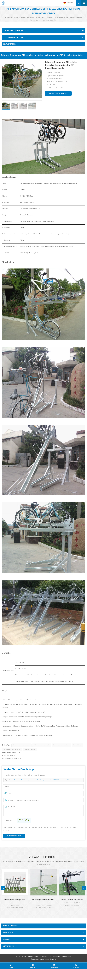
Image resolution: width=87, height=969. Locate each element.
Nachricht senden (14, 836)
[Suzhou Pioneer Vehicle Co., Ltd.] (3, 3)
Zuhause (9, 17)
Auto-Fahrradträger (29, 749)
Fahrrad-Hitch (77, 745)
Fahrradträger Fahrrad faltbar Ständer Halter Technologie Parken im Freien (43, 900)
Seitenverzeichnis (37, 959)
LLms (47, 959)
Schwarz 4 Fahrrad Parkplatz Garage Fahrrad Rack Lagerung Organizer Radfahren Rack (72, 900)
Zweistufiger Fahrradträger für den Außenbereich (14, 900)
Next (84, 888)
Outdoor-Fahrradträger (27, 17)
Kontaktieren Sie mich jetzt (58, 93)
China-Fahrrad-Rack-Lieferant (21, 745)
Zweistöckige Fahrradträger (44, 17)
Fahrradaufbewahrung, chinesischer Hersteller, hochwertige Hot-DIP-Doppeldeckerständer (43, 780)
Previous (3, 888)
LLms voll (53, 959)
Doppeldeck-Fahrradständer (61, 745)
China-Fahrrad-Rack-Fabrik (41, 745)
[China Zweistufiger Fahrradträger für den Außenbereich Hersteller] (15, 882)
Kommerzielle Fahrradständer (11, 749)
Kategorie (16, 17)
